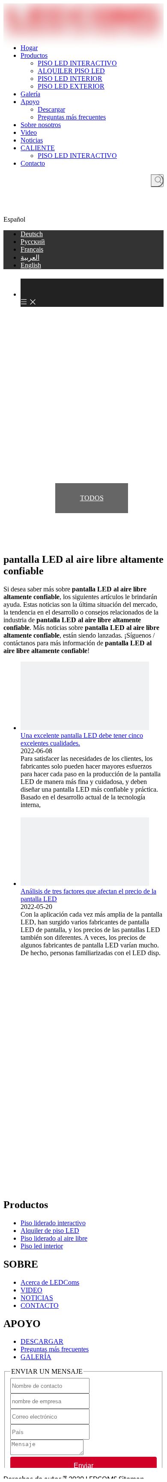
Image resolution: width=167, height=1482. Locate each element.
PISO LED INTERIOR (70, 78)
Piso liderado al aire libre (54, 1238)
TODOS (92, 498)
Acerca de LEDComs (50, 1282)
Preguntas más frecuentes (72, 117)
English (31, 265)
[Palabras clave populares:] (157, 180)
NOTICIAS (37, 1297)
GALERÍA (36, 1356)
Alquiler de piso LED (50, 1230)
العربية (30, 257)
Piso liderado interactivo (53, 1223)
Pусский (33, 241)
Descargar (51, 109)
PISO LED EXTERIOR (71, 86)
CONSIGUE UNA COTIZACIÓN (83, 208)
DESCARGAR (42, 1341)
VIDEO (31, 1290)
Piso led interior (42, 1246)
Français (32, 249)
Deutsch (32, 234)
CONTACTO (40, 1305)
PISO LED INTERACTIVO (77, 63)
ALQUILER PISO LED (71, 70)
